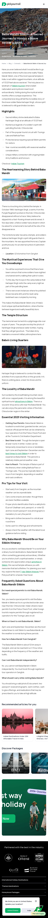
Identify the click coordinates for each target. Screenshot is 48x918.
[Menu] (43, 4)
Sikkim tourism (18, 86)
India (29, 910)
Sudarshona (6, 56)
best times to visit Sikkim (16, 453)
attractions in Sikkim (24, 401)
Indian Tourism (17, 163)
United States (12, 910)
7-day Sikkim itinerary (29, 571)
